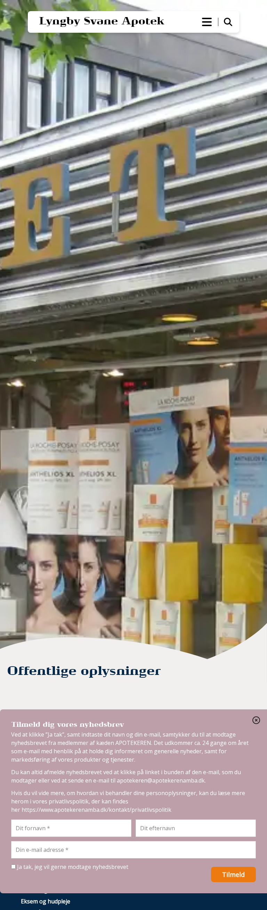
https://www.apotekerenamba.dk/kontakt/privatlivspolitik (96, 810)
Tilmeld (233, 874)
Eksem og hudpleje (45, 901)
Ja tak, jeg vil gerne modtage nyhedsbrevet (72, 867)
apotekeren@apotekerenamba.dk (161, 780)
